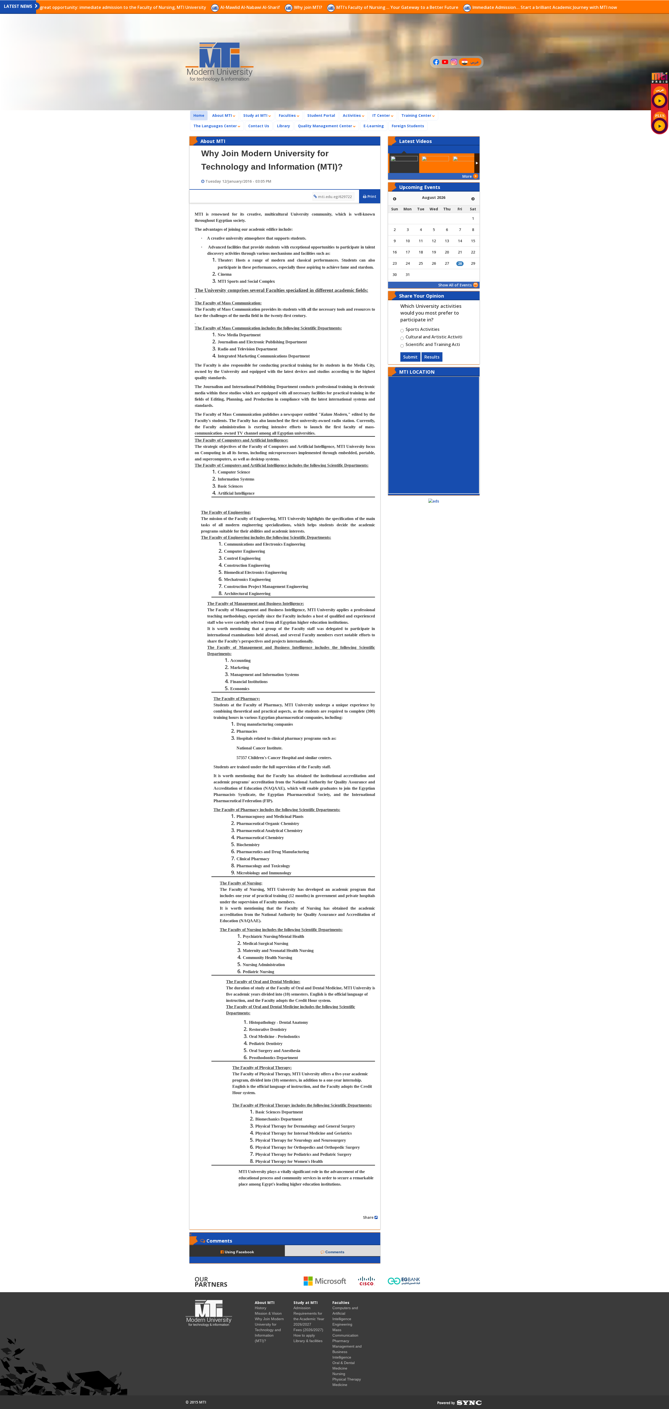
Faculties (288, 115)
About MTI (222, 115)
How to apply (304, 1335)
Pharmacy (340, 1341)
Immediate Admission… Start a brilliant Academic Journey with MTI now (544, 7)
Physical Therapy (346, 1379)
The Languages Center (215, 125)
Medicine (339, 1385)
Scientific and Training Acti (433, 345)
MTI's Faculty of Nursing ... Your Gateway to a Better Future (397, 7)
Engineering (342, 1324)
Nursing (338, 1374)
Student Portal (321, 115)
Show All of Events (455, 284)
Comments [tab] (334, 1252)
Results (432, 357)
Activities (352, 115)
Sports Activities (423, 330)
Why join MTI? (308, 7)
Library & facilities (307, 1341)
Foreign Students (409, 125)
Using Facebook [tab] (239, 1252)
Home (200, 115)
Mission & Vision (268, 1313)
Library (283, 125)
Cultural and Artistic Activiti (434, 338)
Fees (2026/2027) (308, 1330)
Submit (410, 357)
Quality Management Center (325, 125)
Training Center (416, 115)
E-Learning (374, 125)
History (260, 1308)
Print (371, 196)
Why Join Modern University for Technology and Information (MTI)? (269, 1330)
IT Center (381, 115)
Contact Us (258, 125)
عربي (475, 62)
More (467, 176)
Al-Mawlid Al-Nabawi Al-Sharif (250, 7)
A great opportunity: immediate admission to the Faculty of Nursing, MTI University (121, 7)
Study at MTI (255, 115)
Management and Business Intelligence (347, 1351)
